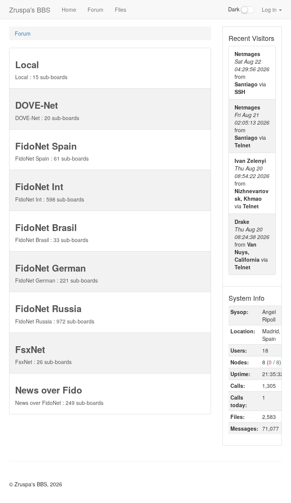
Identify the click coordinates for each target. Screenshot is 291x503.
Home (69, 9)
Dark (234, 9)
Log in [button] (270, 9)
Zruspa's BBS (29, 9)
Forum (95, 9)
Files (120, 9)
